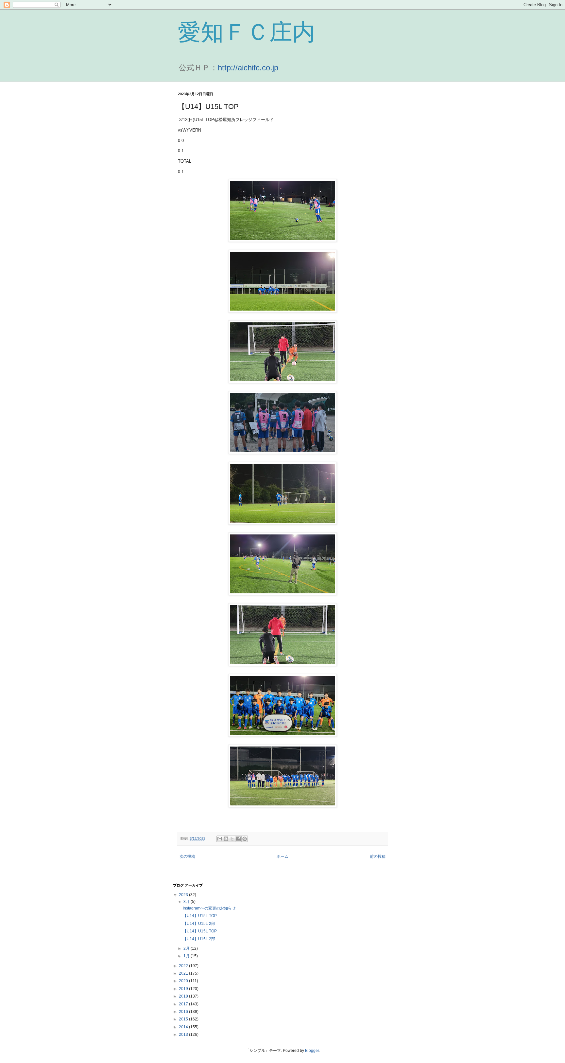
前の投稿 (377, 856)
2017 (184, 1004)
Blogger (312, 1050)
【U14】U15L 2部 (199, 923)
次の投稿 (187, 856)
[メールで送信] (219, 839)
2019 (184, 988)
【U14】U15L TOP (200, 915)
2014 (184, 1027)
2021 (184, 973)
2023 (184, 894)
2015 (184, 1019)
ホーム (282, 856)
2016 (184, 1011)
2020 (184, 981)
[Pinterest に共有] (244, 839)
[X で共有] (232, 839)
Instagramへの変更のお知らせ (209, 908)
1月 (187, 956)
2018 (184, 996)
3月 (187, 901)
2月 (187, 948)
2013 (184, 1034)
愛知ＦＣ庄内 (246, 32)
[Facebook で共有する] (238, 839)
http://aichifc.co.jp (248, 67)
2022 (184, 966)
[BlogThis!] (226, 839)
